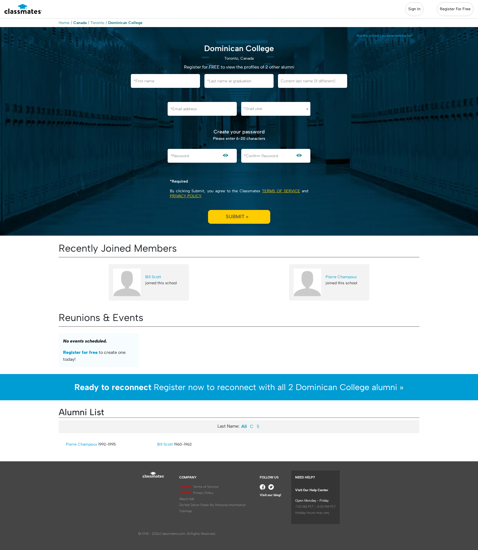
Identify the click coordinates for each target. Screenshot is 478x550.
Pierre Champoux (341, 277)
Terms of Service (281, 191)
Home (64, 22)
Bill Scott (153, 277)
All (244, 426)
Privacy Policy (185, 196)
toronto (97, 22)
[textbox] (275, 108)
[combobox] (275, 109)
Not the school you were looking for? (385, 36)
